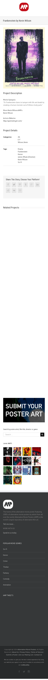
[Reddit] (8, 190)
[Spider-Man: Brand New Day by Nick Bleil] (17, 470)
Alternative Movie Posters (27, 649)
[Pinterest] (20, 184)
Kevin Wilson (8, 113)
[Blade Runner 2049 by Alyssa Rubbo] (7, 480)
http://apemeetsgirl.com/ (12, 121)
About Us (15, 652)
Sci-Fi (20, 162)
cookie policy (25, 665)
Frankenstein (22, 152)
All (19, 137)
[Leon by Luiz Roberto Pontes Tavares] (36, 461)
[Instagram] (29, 671)
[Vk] (14, 190)
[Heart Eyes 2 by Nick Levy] (17, 461)
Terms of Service (37, 652)
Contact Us (38, 655)
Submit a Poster (12, 655)
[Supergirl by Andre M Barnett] (7, 461)
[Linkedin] (37, 184)
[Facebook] (8, 184)
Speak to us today (9, 533)
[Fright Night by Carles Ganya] (27, 461)
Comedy (6, 579)
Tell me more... (9, 524)
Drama (20, 149)
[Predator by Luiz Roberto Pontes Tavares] (7, 470)
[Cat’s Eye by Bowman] (36, 470)
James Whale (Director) (26, 157)
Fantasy (6, 573)
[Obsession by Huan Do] (36, 451)
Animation (7, 585)
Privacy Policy (25, 652)
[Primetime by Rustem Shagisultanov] (27, 470)
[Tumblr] (25, 184)
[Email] (20, 190)
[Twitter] (14, 184)
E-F (19, 140)
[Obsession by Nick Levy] (27, 451)
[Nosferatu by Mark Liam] (7, 451)
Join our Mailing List (26, 655)
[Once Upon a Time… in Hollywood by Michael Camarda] (17, 451)
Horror (20, 154)
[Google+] (31, 184)
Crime (5, 561)
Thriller (6, 567)
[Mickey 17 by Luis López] (17, 480)
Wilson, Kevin (23, 142)
